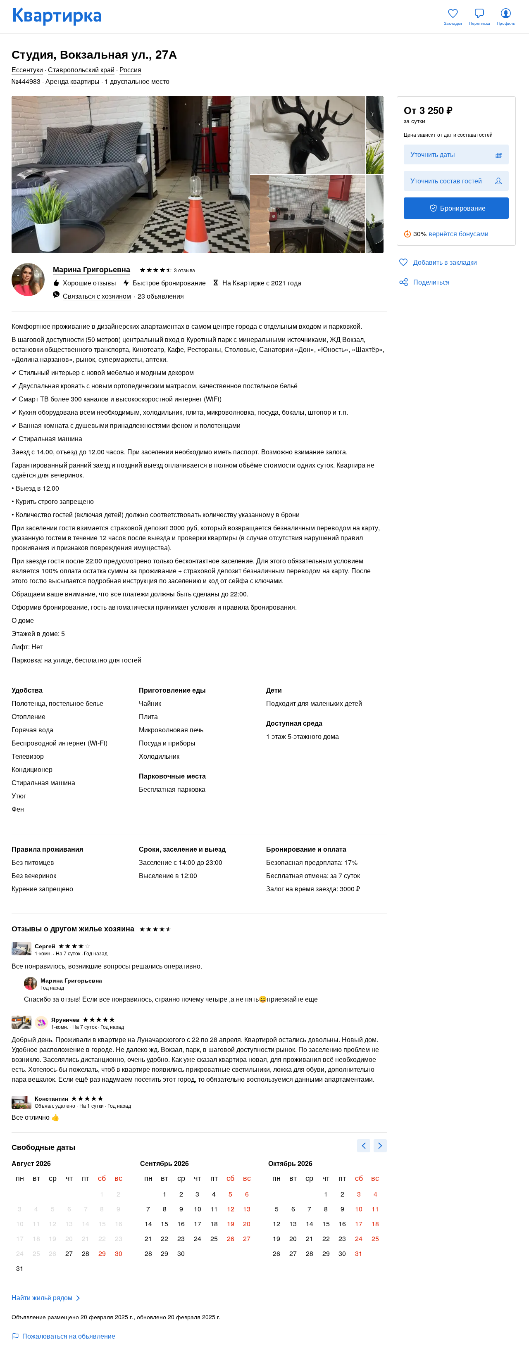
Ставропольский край (81, 69)
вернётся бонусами (458, 233)
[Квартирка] (62, 16)
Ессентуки (27, 69)
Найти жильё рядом (42, 1297)
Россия (130, 69)
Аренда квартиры (72, 81)
